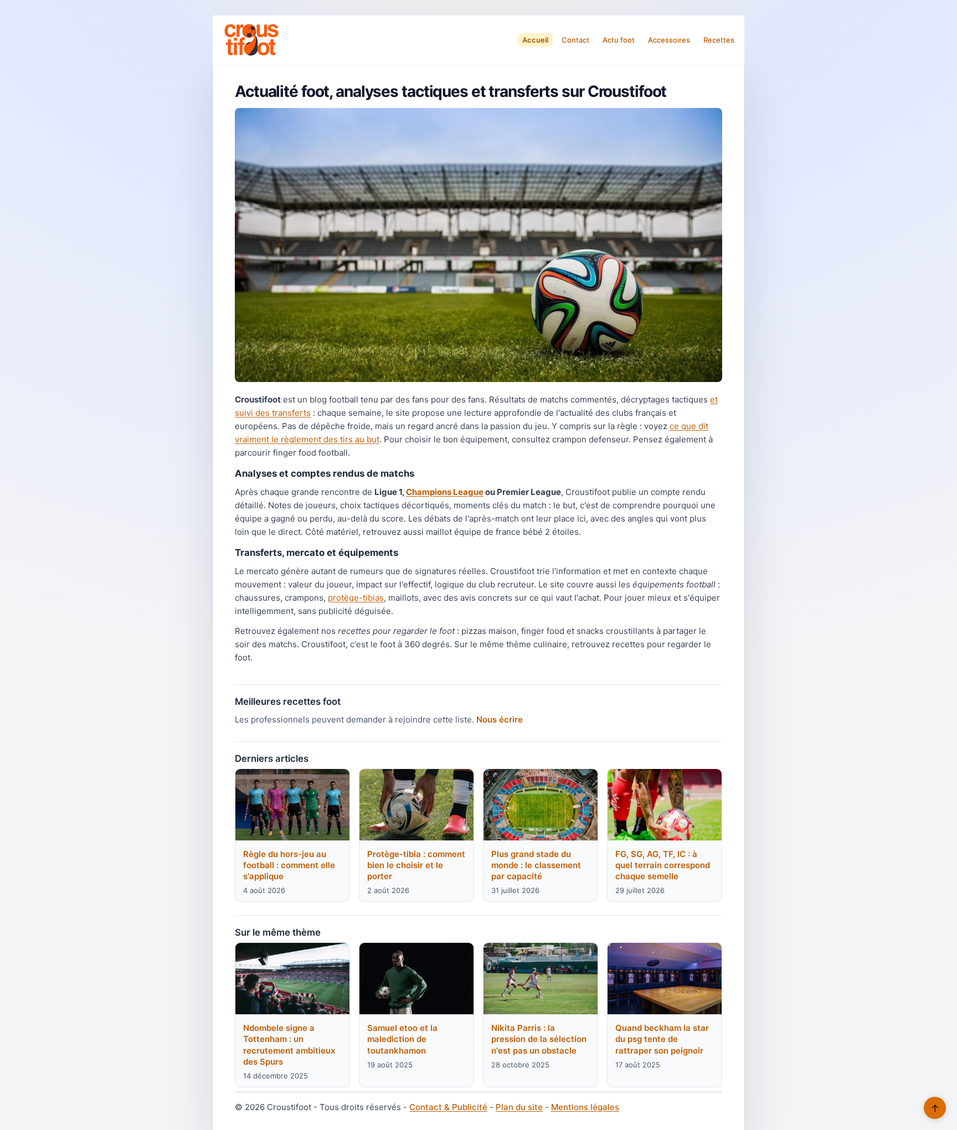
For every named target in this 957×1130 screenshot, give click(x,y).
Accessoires (669, 39)
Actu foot (619, 39)
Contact (575, 39)
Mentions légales (585, 1107)
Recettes (718, 39)
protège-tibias (356, 597)
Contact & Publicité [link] (448, 1107)
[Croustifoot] (251, 40)
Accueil (535, 39)
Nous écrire (499, 719)
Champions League (444, 492)
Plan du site (519, 1107)
